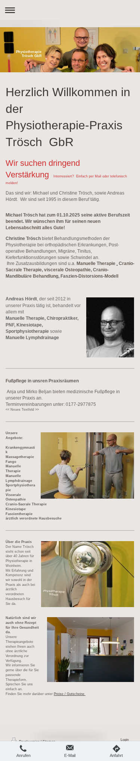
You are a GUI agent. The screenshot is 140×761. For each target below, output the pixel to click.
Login (125, 740)
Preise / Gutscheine (69, 694)
